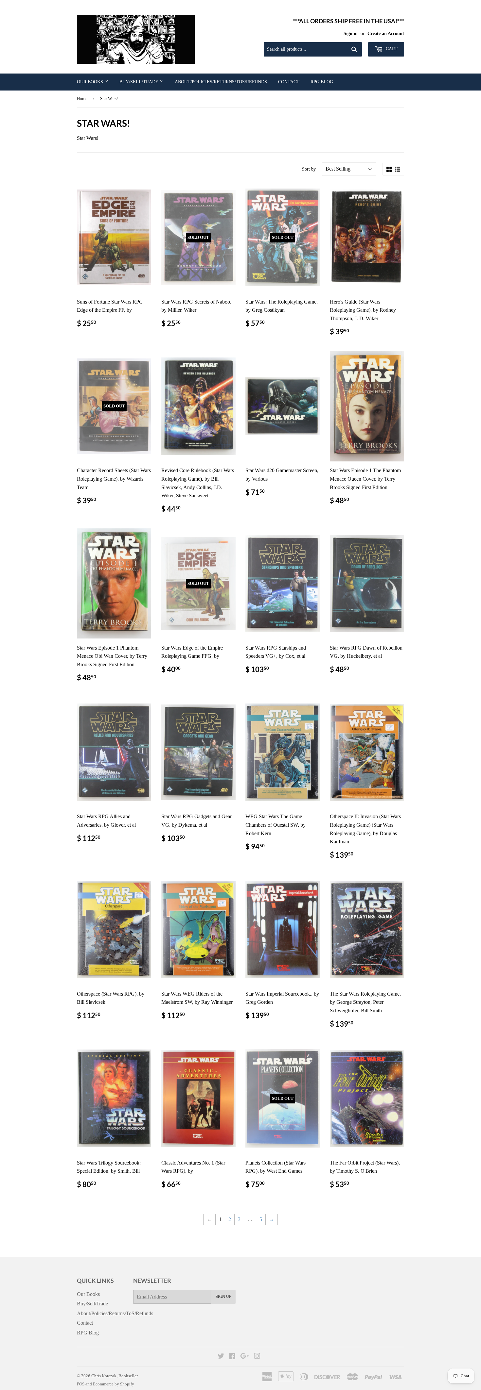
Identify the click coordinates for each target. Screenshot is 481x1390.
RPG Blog (322, 81)
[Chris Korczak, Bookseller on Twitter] (221, 1357)
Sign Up (223, 1296)
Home (82, 98)
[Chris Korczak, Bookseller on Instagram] (257, 1357)
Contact (288, 81)
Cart (391, 48)
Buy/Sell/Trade (139, 81)
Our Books (90, 81)
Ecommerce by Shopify (113, 1384)
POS (80, 1384)
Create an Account (385, 33)
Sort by (309, 169)
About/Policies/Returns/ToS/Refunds (221, 81)
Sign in (351, 33)
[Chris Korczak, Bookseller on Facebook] (232, 1357)
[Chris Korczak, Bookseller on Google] (244, 1357)
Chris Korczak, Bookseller (114, 1375)
